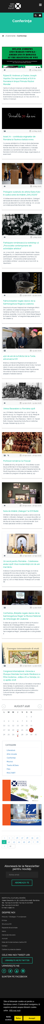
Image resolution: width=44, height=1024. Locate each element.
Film (8, 769)
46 (29, 842)
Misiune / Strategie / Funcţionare (14, 917)
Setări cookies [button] (8, 1018)
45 (24, 842)
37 (22, 838)
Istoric (4, 931)
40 (37, 838)
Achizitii (5, 938)
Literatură (11, 750)
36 (17, 838)
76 (37, 842)
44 (19, 842)
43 (14, 842)
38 (27, 838)
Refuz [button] (18, 1018)
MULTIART (11, 773)
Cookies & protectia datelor (11, 949)
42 (9, 842)
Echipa (4, 920)
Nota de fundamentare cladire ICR (14, 942)
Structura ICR (6, 924)
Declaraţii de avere (8, 935)
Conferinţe (11, 758)
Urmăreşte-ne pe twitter (17, 960)
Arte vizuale (12, 754)
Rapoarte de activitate (9, 928)
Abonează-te (22, 883)
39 (32, 838)
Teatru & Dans (13, 765)
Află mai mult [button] (14, 1010)
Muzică (10, 762)
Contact (4, 946)
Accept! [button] (32, 1018)
